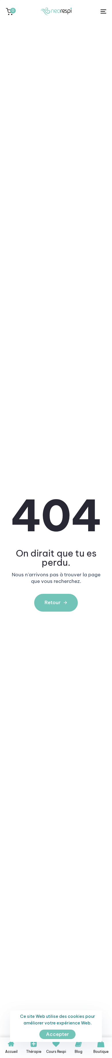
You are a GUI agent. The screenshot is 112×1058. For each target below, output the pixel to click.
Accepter (57, 1034)
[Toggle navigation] (89, 11)
